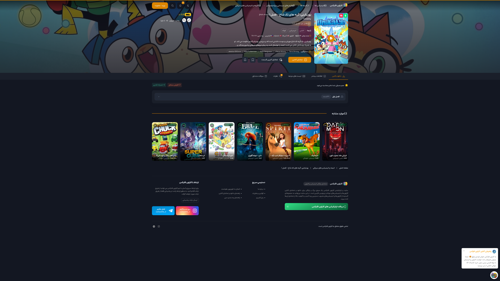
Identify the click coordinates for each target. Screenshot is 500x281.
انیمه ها (303, 5)
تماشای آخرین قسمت (269, 59)
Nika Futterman (250, 51)
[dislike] (184, 20)
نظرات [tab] (277, 76)
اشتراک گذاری (158, 85)
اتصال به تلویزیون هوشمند (230, 189)
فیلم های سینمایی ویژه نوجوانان (279, 5)
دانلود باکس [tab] (336, 76)
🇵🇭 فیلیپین (269, 35)
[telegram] (154, 227)
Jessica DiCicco (234, 51)
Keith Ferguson (266, 51)
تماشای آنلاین (297, 59)
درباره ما (260, 189)
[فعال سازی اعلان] (245, 60)
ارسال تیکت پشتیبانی (190, 200)
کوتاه (284, 30)
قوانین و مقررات (257, 193)
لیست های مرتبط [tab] (294, 76)
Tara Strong (294, 51)
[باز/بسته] (159, 97)
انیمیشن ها (319, 5)
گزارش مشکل (173, 85)
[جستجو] (172, 5)
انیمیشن (292, 30)
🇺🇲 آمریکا (286, 35)
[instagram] (159, 227)
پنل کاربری (259, 197)
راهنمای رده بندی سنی (232, 197)
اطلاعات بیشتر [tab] (317, 76)
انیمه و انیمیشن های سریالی (246, 5)
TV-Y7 (254, 35)
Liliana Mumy (280, 51)
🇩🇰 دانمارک (278, 35)
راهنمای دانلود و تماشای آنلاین (229, 193)
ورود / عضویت (160, 5)
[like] (189, 20)
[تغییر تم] (188, 5)
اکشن (302, 30)
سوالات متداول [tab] (258, 76)
